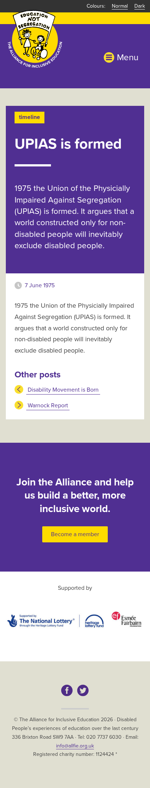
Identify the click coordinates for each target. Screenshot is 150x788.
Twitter (83, 690)
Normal (120, 6)
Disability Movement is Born (63, 389)
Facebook (67, 690)
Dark (139, 6)
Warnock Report (48, 405)
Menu (127, 57)
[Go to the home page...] (35, 38)
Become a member (75, 534)
